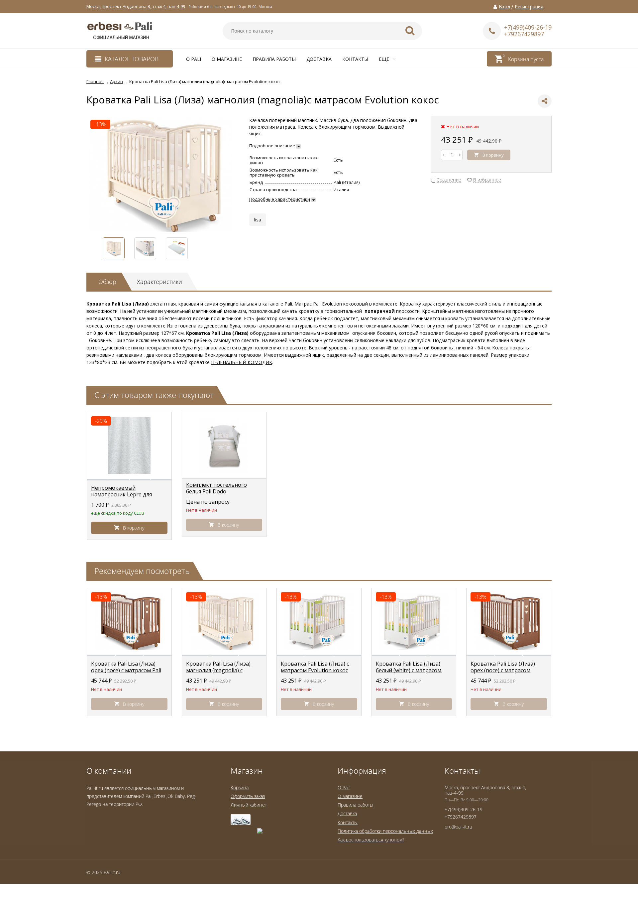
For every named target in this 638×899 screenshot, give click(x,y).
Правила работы (274, 59)
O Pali (193, 59)
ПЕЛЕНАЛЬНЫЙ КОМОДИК (241, 362)
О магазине (227, 59)
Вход (504, 6)
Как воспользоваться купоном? (371, 839)
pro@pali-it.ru (458, 827)
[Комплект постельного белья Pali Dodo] (224, 445)
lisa (257, 219)
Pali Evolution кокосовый (340, 304)
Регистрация (529, 6)
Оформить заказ (248, 796)
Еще (384, 59)
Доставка (319, 59)
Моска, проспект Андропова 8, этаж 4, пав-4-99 (135, 6)
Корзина (240, 787)
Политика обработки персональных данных (385, 831)
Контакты (355, 59)
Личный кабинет (249, 805)
